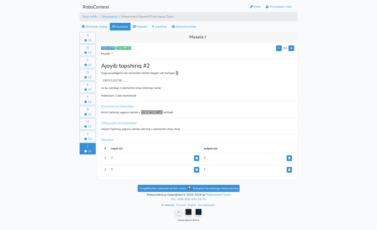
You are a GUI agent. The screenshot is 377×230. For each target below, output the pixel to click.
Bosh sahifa (90, 16)
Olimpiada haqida (96, 27)
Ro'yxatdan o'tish (280, 7)
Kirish (257, 7)
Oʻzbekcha (168, 205)
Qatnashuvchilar (186, 27)
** (112, 54)
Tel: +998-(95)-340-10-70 (188, 199)
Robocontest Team (218, 195)
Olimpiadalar (110, 16)
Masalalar (121, 27)
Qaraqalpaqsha (206, 205)
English (192, 205)
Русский (181, 205)
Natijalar (141, 27)
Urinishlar (160, 27)
